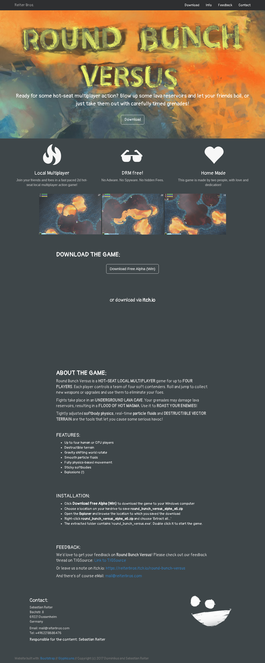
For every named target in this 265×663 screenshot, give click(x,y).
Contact (244, 5)
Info (209, 5)
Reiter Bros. (24, 5)
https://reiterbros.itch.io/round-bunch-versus (145, 568)
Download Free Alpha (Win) (94, 503)
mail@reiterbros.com (123, 576)
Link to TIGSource (110, 560)
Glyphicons (66, 658)
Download (192, 5)
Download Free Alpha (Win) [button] (132, 269)
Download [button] (132, 119)
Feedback (225, 5)
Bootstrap (47, 658)
